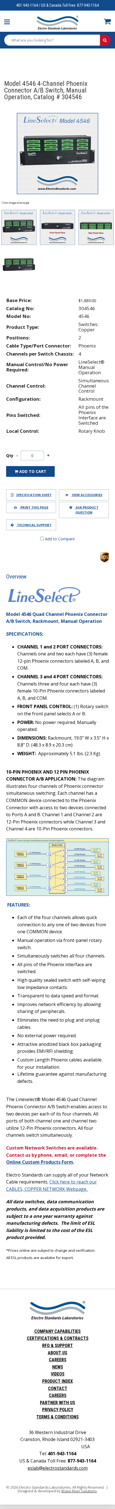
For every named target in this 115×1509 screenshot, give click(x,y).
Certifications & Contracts (57, 1338)
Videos (57, 1374)
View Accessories (86, 495)
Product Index (57, 1381)
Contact (57, 1388)
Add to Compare (59, 538)
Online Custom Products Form (39, 1162)
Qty (9, 456)
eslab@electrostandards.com (58, 1468)
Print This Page (34, 507)
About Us (57, 1352)
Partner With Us (57, 1402)
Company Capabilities (57, 1331)
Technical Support (34, 525)
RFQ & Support (57, 1345)
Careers (57, 1359)
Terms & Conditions (57, 1417)
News (57, 1367)
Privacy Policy (57, 1409)
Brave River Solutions (79, 1490)
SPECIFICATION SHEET (34, 495)
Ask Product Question (87, 509)
